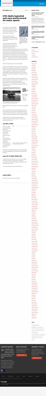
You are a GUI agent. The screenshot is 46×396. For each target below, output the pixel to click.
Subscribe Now (37, 358)
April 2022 (34, 154)
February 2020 (34, 199)
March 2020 (34, 197)
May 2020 (33, 194)
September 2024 (35, 103)
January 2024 (34, 117)
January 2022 (34, 159)
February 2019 (34, 220)
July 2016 (33, 274)
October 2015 (34, 290)
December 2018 (35, 223)
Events (23, 376)
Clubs (18, 376)
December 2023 (35, 119)
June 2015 (34, 296)
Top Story (34, 55)
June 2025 (34, 88)
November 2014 (35, 309)
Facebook (2, 370)
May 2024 (33, 110)
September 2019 (35, 208)
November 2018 (35, 225)
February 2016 (34, 283)
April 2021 (34, 175)
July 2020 (33, 190)
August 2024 (34, 105)
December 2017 (35, 244)
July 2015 (33, 295)
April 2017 (34, 258)
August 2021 (34, 168)
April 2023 (34, 133)
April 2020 (34, 196)
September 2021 (35, 166)
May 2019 (33, 215)
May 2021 (33, 173)
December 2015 (35, 286)
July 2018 (33, 232)
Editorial (33, 50)
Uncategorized (35, 56)
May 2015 (33, 298)
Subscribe (30, 376)
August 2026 (34, 63)
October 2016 (34, 269)
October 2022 (34, 143)
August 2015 (34, 293)
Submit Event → (21, 355)
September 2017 (35, 249)
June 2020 (34, 192)
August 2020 (34, 189)
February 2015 (34, 303)
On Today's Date (35, 51)
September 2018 (35, 229)
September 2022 (35, 145)
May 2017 (33, 256)
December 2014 (35, 307)
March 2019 (34, 218)
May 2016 (33, 277)
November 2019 (35, 204)
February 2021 (34, 178)
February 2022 (34, 157)
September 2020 (35, 187)
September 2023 (35, 124)
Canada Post (40, 327)
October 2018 (34, 227)
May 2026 (33, 69)
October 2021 (34, 164)
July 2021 (33, 169)
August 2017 (34, 251)
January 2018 (34, 243)
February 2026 (34, 74)
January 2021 (34, 180)
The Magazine (10, 376)
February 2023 (34, 136)
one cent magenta (35, 334)
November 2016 (35, 267)
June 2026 (34, 67)
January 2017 (34, 263)
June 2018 (34, 234)
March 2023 (34, 135)
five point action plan (40, 330)
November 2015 (35, 288)
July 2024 (33, 107)
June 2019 (34, 213)
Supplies (37, 376)
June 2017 (34, 255)
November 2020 (35, 183)
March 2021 (34, 176)
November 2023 (35, 121)
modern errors (34, 332)
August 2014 (34, 314)
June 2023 (34, 129)
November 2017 (35, 246)
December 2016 (35, 265)
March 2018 (34, 239)
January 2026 (34, 75)
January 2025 (34, 96)
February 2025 (34, 95)
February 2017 (34, 262)
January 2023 (34, 138)
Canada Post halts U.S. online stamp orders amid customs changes (38, 37)
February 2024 (34, 116)
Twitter (4, 370)
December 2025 (35, 77)
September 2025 (35, 82)
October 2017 (34, 248)
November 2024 (35, 100)
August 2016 (34, 272)
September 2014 (35, 312)
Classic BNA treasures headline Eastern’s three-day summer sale (38, 27)
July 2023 (33, 128)
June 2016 (34, 276)
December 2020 (35, 182)
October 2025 (34, 81)
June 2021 (34, 171)
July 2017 (33, 253)
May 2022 (33, 152)
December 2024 (35, 98)
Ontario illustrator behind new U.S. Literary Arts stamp (38, 14)
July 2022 (33, 149)
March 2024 (34, 114)
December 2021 (35, 161)
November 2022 (35, 142)
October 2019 (34, 206)
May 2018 (33, 236)
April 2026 (34, 70)
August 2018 (34, 230)
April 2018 (34, 237)
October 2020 (34, 185)
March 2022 (34, 156)
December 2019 (35, 203)
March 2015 (34, 302)
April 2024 (34, 112)
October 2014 (34, 310)
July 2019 (33, 211)
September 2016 (35, 270)
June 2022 (34, 150)
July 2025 (33, 86)
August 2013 (34, 317)
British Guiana (34, 327)
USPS (33, 339)
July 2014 (33, 316)
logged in (10, 178)
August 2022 (34, 147)
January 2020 (34, 201)
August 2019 (34, 209)
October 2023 (34, 122)
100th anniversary (35, 325)
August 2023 (34, 126)
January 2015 (34, 305)
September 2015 (35, 291)
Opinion (33, 53)
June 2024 (34, 109)
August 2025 (34, 84)
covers (33, 330)
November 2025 (35, 79)
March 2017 (34, 260)
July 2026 (33, 65)
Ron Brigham (42, 334)
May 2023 (33, 131)
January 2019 (34, 222)
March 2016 (34, 281)
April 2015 (34, 300)
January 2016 (34, 284)
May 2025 (33, 89)
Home (3, 376)
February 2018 (34, 241)
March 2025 (34, 93)
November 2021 (35, 163)
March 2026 (34, 72)
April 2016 (34, 279)
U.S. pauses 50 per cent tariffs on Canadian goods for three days (38, 32)
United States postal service (37, 337)
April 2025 (34, 91)
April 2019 (34, 216)
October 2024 (34, 102)
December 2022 (35, 140)
